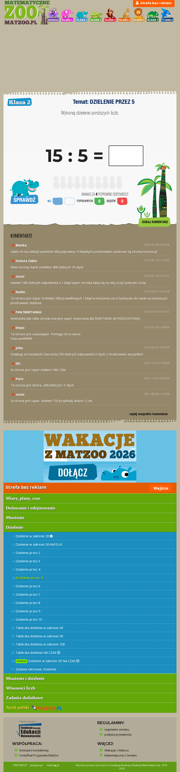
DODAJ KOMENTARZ (155, 222)
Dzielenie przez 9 (28, 611)
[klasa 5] (124, 15)
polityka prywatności (118, 734)
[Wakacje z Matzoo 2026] (90, 456)
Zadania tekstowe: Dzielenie (36, 669)
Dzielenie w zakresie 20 (33, 536)
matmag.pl (53, 765)
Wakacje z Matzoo (116, 750)
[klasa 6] (138, 15)
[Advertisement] (90, 58)
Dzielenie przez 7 (28, 594)
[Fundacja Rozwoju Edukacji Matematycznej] (25, 727)
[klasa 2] (82, 15)
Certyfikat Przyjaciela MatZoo (39, 755)
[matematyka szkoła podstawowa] (23, 12)
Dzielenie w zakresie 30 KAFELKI (39, 544)
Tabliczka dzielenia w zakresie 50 (39, 636)
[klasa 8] (167, 15)
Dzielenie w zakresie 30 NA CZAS (46, 661)
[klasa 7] (153, 15)
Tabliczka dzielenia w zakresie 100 (40, 644)
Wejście (160, 488)
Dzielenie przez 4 (28, 569)
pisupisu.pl (36, 765)
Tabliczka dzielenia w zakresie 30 (39, 627)
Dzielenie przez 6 (28, 586)
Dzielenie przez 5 (29, 577)
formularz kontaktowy (34, 750)
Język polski (18, 707)
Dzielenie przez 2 (28, 552)
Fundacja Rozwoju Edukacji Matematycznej (135, 765)
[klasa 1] (67, 15)
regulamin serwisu (116, 729)
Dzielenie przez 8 (28, 602)
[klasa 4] (110, 15)
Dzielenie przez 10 (29, 619)
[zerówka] (53, 15)
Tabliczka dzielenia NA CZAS (36, 652)
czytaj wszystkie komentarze (149, 414)
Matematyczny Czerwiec (120, 755)
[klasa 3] (96, 15)
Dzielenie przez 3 (28, 561)
